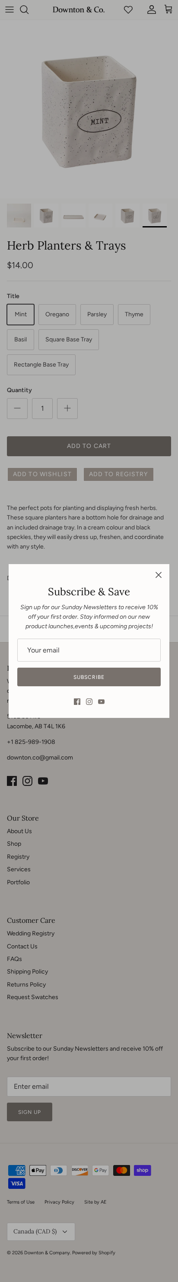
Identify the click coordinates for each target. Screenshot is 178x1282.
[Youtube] (101, 701)
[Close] (158, 574)
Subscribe (89, 677)
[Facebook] (77, 701)
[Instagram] (89, 701)
